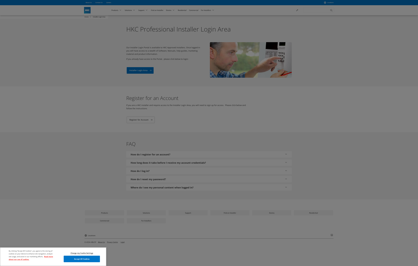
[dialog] (53, 256)
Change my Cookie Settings (82, 253)
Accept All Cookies (81, 259)
